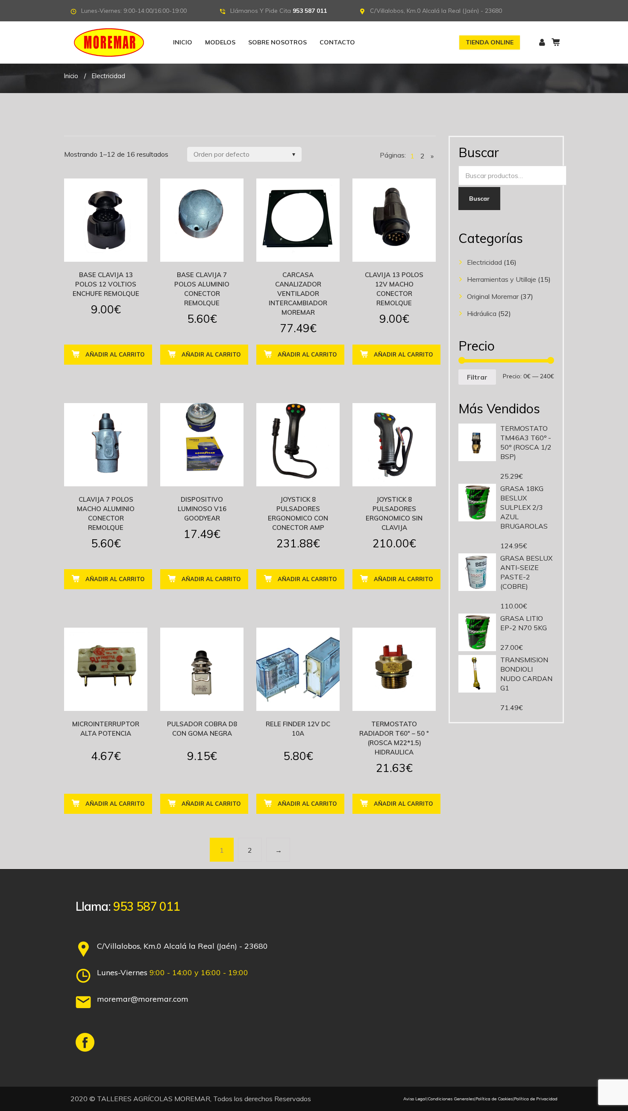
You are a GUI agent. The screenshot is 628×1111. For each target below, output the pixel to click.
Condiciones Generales (451, 1099)
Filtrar (477, 377)
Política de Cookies (494, 1099)
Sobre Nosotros (277, 42)
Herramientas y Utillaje (501, 279)
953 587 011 (310, 11)
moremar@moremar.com (142, 999)
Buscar (479, 198)
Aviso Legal (414, 1099)
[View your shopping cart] (556, 42)
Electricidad (484, 262)
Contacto (337, 42)
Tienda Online (490, 42)
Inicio (182, 42)
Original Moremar (493, 296)
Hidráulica (481, 313)
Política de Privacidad (536, 1099)
